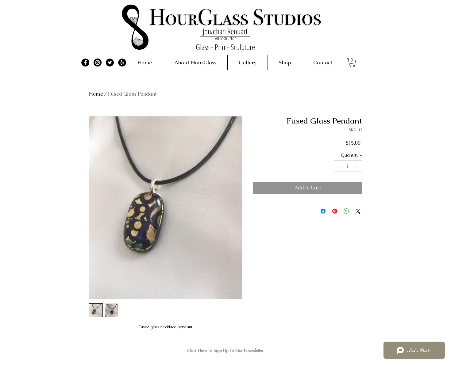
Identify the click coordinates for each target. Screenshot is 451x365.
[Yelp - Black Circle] (122, 63)
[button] (352, 62)
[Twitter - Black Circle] (110, 63)
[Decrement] (338, 166)
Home (96, 94)
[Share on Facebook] (323, 211)
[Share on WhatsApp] (346, 211)
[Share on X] (358, 211)
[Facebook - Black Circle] (85, 63)
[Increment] (357, 166)
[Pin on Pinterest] (334, 211)
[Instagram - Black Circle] (98, 63)
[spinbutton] (347, 166)
